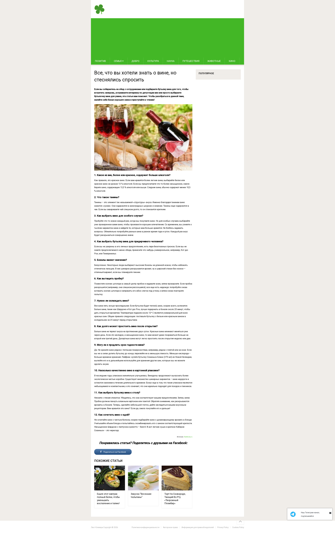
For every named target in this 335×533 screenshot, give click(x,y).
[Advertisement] (167, 38)
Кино (232, 61)
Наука (170, 61)
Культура (153, 61)
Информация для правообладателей (198, 527)
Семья (118, 61)
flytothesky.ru (188, 437)
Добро (135, 61)
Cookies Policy (238, 527)
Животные (214, 61)
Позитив (100, 61)
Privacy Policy (223, 527)
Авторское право (170, 527)
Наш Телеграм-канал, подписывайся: (310, 514)
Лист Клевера (97, 527)
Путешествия (190, 61)
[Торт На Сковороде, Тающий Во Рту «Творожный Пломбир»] (177, 478)
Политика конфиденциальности (145, 527)
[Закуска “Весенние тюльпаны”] (143, 478)
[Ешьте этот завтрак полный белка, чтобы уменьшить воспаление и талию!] (109, 478)
